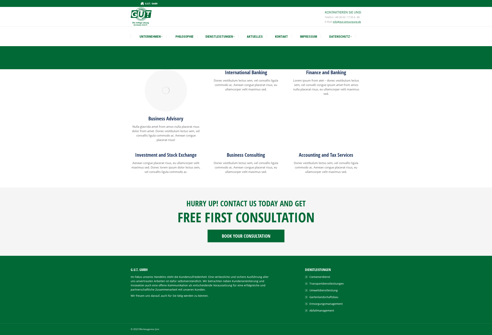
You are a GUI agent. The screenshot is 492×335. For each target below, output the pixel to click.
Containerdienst (319, 277)
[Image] (166, 90)
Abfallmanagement (321, 310)
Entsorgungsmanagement (326, 304)
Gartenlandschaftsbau (323, 297)
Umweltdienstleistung (323, 290)
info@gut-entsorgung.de (347, 21)
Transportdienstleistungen (326, 283)
